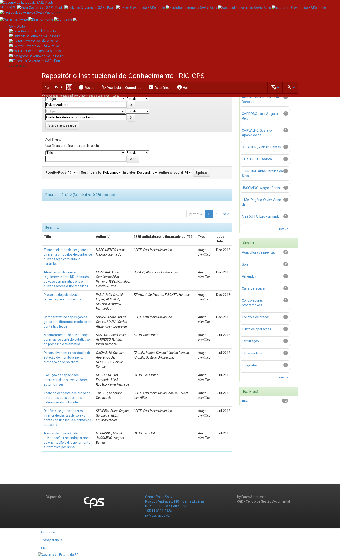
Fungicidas (249, 365)
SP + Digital (8, 7)
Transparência (51, 540)
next (226, 214)
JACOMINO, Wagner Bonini (261, 188)
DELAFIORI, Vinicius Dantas (261, 147)
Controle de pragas (256, 317)
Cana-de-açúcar (254, 288)
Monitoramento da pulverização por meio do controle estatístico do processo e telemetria (67, 339)
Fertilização (250, 341)
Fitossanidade (252, 353)
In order (129, 172)
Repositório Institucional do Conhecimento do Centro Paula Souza (82, 95)
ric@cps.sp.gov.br (157, 515)
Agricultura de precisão (259, 252)
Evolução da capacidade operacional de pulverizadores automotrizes (66, 379)
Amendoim (250, 276)
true (245, 401)
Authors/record (171, 172)
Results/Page (55, 172)
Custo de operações (256, 329)
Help (183, 87)
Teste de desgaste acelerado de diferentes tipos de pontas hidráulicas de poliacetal (67, 397)
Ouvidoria (48, 532)
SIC (43, 548)
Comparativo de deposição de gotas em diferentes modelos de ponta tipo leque (67, 321)
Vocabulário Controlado (121, 87)
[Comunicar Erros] (75, 19)
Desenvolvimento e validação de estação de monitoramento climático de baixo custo (67, 357)
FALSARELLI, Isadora (257, 159)
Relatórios (159, 87)
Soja (245, 264)
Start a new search (62, 125)
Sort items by (91, 172)
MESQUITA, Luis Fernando (261, 216)
